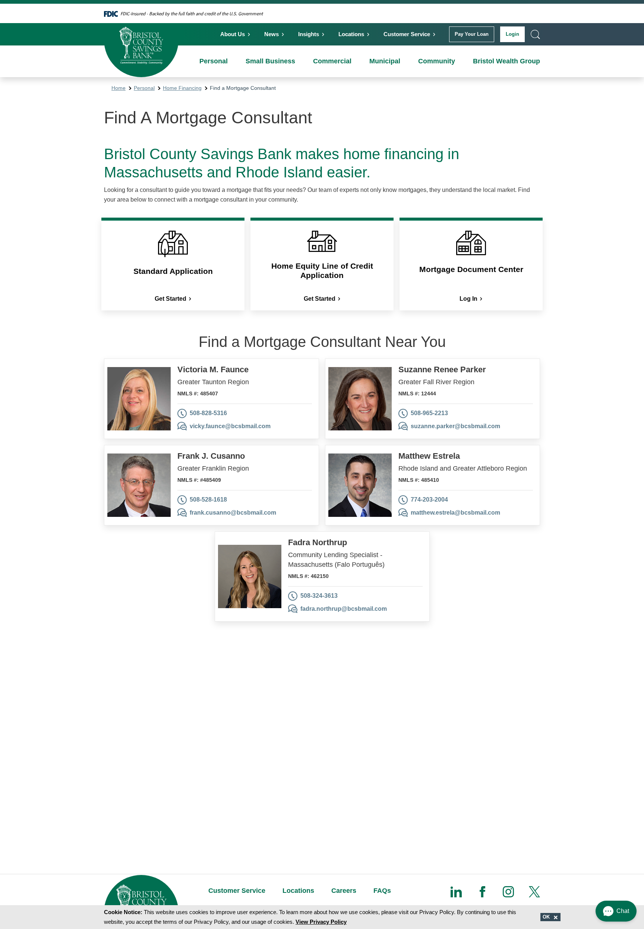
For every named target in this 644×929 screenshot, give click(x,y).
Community (436, 61)
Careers (343, 890)
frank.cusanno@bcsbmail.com (233, 512)
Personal (213, 61)
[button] (616, 911)
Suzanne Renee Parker (442, 369)
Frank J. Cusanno (211, 456)
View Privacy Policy (321, 922)
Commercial (332, 61)
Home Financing (182, 88)
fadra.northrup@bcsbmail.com (343, 609)
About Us (232, 34)
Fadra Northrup (317, 542)
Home (118, 88)
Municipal (384, 61)
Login (512, 34)
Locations (351, 34)
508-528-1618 (208, 499)
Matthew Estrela (429, 456)
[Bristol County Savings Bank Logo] (141, 40)
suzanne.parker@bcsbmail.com (455, 426)
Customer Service (406, 34)
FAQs (382, 890)
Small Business (270, 61)
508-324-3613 (319, 596)
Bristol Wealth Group (506, 61)
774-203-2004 (429, 499)
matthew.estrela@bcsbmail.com (455, 512)
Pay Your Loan (472, 34)
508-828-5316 (208, 413)
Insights (308, 34)
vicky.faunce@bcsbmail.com (230, 426)
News (271, 34)
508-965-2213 (429, 413)
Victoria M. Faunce (213, 369)
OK (547, 917)
